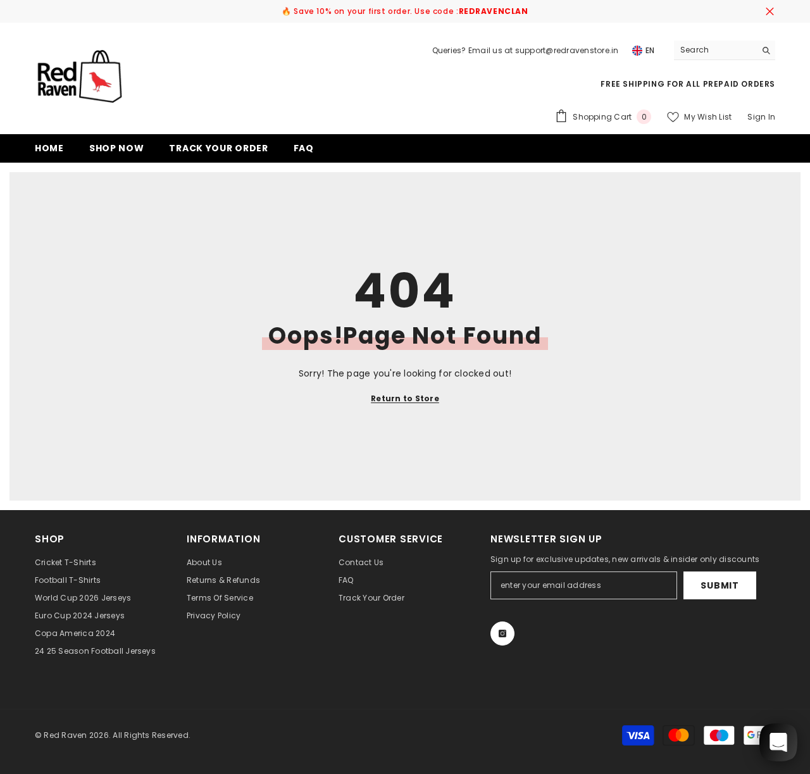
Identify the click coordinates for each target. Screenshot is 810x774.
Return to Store (405, 398)
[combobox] (715, 50)
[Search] (724, 50)
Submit (719, 585)
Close (769, 11)
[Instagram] (502, 633)
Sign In (761, 116)
